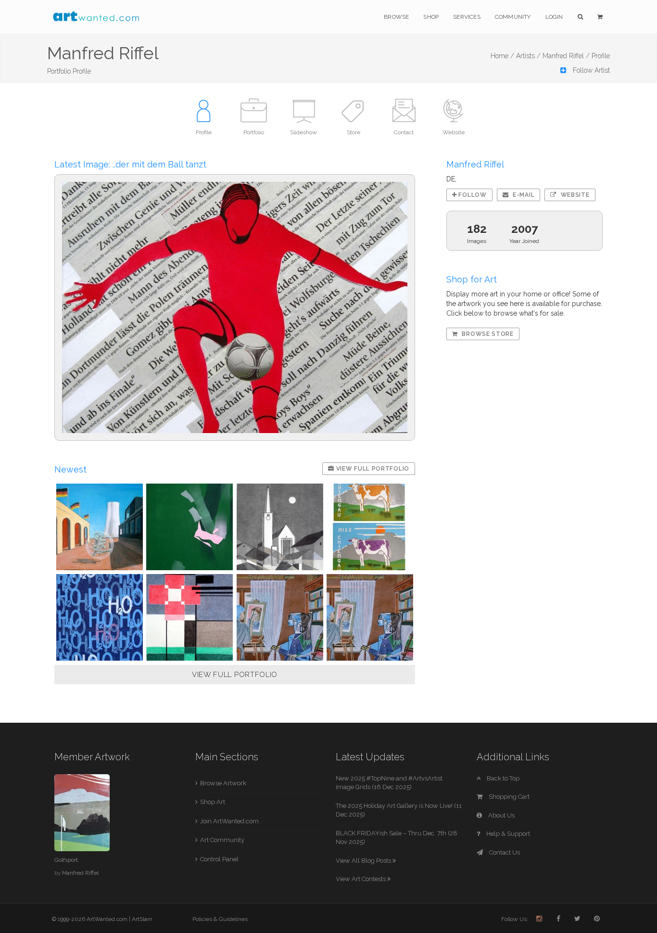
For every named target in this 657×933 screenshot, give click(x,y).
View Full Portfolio (371, 468)
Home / (502, 56)
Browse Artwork (223, 783)
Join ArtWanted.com (229, 821)
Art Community (222, 840)
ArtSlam (142, 919)
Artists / (528, 56)
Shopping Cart (508, 796)
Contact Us (504, 852)
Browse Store (487, 334)
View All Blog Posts (364, 860)
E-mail (522, 195)
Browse (396, 16)
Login (554, 16)
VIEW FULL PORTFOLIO (235, 674)
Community (513, 16)
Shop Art (212, 801)
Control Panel (219, 859)
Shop (431, 16)
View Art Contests (361, 878)
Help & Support (507, 833)
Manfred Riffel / (566, 56)
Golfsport (66, 859)
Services (466, 16)
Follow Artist (590, 70)
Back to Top (502, 778)
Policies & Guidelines (220, 919)
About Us (501, 815)
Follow (472, 195)
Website (574, 195)
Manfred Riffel (80, 872)
